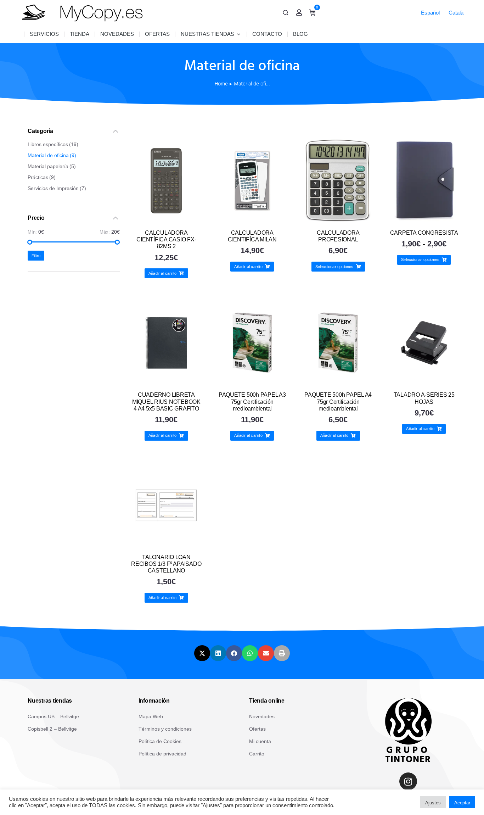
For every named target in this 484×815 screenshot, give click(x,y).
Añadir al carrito (162, 273)
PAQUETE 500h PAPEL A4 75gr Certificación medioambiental (338, 401)
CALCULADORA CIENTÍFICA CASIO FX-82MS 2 (166, 239)
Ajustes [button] (433, 802)
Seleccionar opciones (334, 266)
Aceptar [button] (462, 802)
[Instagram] (408, 781)
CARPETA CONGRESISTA (424, 233)
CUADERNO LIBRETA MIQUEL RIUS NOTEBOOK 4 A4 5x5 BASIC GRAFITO (166, 401)
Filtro (36, 255)
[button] (202, 653)
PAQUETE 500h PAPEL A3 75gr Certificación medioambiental (252, 401)
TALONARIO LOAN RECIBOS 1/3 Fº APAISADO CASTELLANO (166, 564)
